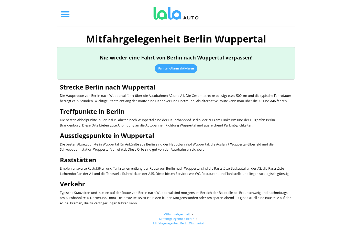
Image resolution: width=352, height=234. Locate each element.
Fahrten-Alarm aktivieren (176, 68)
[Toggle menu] (65, 13)
